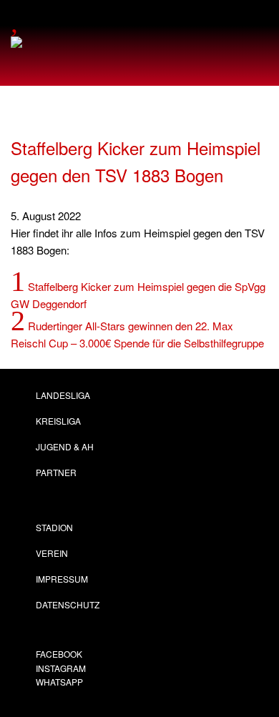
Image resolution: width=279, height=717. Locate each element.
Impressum (62, 579)
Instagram (61, 668)
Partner (56, 472)
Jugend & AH (65, 446)
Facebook (59, 654)
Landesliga (63, 395)
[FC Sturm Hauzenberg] (36, 44)
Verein (52, 553)
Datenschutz (67, 604)
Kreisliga (58, 421)
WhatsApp (59, 682)
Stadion (54, 527)
